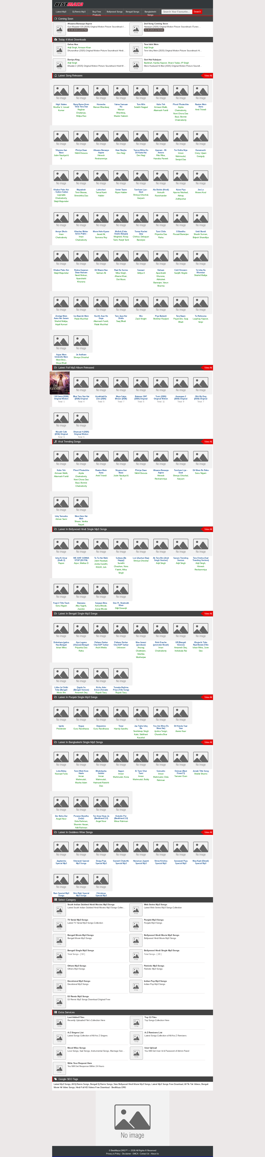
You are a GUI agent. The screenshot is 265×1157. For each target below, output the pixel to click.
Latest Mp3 (61, 11)
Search (197, 11)
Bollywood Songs (115, 11)
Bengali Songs (132, 11)
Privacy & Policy (113, 1154)
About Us (155, 1154)
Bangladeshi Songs (150, 13)
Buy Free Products (96, 13)
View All (208, 75)
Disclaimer (126, 1154)
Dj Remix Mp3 (78, 11)
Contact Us (144, 1154)
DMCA (135, 1154)
